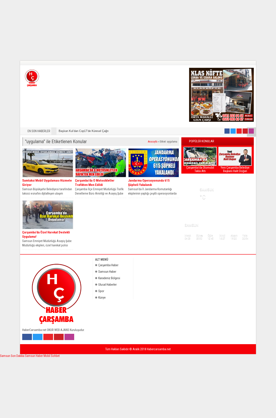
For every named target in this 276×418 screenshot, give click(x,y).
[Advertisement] (129, 30)
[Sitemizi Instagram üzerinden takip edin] (251, 131)
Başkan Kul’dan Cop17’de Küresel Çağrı (84, 131)
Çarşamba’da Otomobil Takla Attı (200, 169)
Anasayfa (152, 141)
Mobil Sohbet (52, 356)
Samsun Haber (107, 271)
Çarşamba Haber (108, 265)
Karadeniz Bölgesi (109, 278)
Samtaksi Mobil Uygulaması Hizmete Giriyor (47, 183)
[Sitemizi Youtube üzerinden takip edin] (239, 131)
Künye (102, 297)
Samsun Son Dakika (12, 356)
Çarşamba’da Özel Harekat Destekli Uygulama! (46, 234)
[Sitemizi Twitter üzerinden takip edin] (233, 131)
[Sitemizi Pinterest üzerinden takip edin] (245, 131)
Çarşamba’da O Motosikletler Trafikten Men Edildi (94, 183)
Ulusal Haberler (107, 284)
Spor (101, 291)
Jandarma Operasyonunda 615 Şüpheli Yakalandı (149, 183)
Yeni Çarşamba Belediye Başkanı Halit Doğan (235, 169)
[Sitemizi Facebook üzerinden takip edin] (227, 131)
